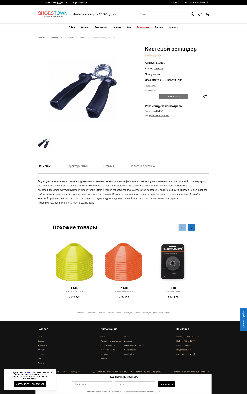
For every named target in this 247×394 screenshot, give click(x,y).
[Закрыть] (51, 372)
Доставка (128, 341)
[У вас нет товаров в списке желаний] (200, 14)
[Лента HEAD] (173, 264)
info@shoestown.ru (199, 2)
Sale (129, 27)
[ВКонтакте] (190, 354)
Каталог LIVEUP (114, 313)
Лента (173, 288)
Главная (41, 38)
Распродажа (143, 27)
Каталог (54, 38)
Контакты (104, 354)
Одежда (85, 27)
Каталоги (173, 27)
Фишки (74, 288)
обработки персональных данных (147, 391)
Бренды (159, 27)
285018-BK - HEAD (173, 292)
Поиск (143, 14)
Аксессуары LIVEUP (132, 313)
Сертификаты (130, 350)
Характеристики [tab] (77, 166)
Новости (103, 359)
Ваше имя (80, 384)
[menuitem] (72, 27)
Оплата (127, 337)
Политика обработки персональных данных (191, 372)
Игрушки (41, 350)
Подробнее (150, 85)
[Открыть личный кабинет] (192, 14)
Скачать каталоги (107, 345)
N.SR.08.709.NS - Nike (74, 292)
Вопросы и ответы (107, 350)
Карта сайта (129, 354)
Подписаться (166, 384)
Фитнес (83, 38)
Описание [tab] (44, 166)
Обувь (72, 27)
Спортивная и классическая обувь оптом (53, 14)
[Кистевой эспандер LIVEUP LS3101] (84, 88)
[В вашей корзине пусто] (207, 14)
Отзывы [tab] (108, 166)
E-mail (121, 384)
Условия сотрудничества (57, 2)
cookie (30, 372)
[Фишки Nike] (74, 264)
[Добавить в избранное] (205, 96)
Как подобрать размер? (134, 345)
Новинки (117, 27)
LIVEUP (158, 68)
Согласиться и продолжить (30, 384)
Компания (182, 329)
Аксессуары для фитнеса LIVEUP (156, 313)
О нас (40, 2)
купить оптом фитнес (159, 115)
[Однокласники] (194, 354)
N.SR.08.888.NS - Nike (124, 292)
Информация (108, 329)
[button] (183, 14)
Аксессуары (101, 27)
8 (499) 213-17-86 (179, 2)
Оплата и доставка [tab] (142, 166)
